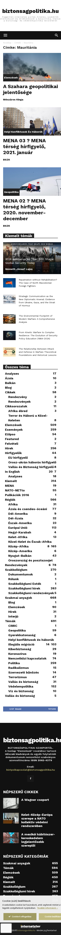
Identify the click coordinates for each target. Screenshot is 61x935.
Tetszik (52, 709)
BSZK (6, 159)
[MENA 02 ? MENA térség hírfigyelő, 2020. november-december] (32, 181)
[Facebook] (30, 778)
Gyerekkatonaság (22, 635)
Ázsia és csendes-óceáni (27, 509)
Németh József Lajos (19, 269)
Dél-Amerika (18, 514)
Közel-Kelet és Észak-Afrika (30, 542)
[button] (5, 35)
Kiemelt (11, 481)
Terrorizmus (17, 677)
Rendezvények (19, 401)
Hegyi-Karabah (19, 532)
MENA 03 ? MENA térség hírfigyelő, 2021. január (24, 146)
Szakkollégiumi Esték (24, 584)
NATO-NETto (15, 490)
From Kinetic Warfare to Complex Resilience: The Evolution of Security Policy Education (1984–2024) (38, 335)
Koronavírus (17, 654)
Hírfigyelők (13, 453)
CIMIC (12, 626)
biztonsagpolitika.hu (26, 930)
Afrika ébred (18, 411)
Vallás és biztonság (23, 682)
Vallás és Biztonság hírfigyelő (31, 467)
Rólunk (13, 579)
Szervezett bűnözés (23, 672)
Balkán (10, 383)
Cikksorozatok (16, 406)
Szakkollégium (16, 570)
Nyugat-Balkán (19, 556)
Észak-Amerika (20, 523)
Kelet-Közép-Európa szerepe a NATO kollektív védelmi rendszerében (37, 820)
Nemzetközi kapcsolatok (27, 658)
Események (14, 429)
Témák (10, 621)
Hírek (9, 448)
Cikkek (10, 392)
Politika (14, 663)
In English (12, 471)
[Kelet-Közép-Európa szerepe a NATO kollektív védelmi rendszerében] (11, 818)
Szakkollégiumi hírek (24, 588)
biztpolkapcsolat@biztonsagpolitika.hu (30, 769)
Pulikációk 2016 (17, 495)
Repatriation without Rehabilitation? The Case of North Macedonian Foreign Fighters (38, 282)
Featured (12, 439)
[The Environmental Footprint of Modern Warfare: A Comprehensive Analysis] (9, 319)
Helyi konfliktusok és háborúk (23, 131)
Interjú (13, 616)
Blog (8, 387)
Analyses (12, 373)
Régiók (10, 500)
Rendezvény (17, 397)
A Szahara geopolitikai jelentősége (30, 89)
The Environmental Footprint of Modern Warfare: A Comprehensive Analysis (37, 319)
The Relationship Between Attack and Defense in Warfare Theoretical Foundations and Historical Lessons (37, 352)
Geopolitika (11, 192)
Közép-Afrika (18, 546)
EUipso (10, 434)
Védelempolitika (20, 686)
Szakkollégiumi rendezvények (31, 593)
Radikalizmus (18, 668)
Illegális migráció (21, 644)
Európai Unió (17, 528)
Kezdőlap (7, 42)
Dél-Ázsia (15, 518)
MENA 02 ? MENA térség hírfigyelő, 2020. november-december (24, 209)
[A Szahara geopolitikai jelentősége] (32, 67)
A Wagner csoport (35, 800)
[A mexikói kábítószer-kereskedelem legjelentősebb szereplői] (11, 837)
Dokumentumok (20, 574)
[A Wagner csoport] (11, 803)
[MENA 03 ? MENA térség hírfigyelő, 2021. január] (32, 121)
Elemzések (11, 77)
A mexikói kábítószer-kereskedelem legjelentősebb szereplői (38, 839)
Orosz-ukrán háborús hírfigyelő (32, 462)
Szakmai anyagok (18, 598)
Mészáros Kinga (13, 99)
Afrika (13, 504)
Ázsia (9, 378)
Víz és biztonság (21, 691)
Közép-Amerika (20, 551)
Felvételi (11, 443)
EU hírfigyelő (18, 457)
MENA (9, 486)
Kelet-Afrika (17, 537)
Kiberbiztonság (19, 649)
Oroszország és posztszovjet (30, 560)
